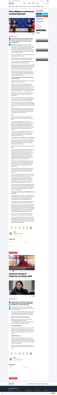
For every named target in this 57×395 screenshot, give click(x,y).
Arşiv (45, 383)
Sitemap (38, 383)
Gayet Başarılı (39, 22)
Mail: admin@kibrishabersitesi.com (18, 233)
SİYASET (30, 6)
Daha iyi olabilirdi (39, 26)
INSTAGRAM (29, 390)
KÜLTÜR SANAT (37, 6)
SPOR (27, 6)
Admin (14, 232)
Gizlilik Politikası (32, 383)
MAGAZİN (20, 6)
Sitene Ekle (42, 383)
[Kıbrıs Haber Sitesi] (11, 3)
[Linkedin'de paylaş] (10, 45)
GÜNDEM (10, 6)
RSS (35, 383)
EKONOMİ (23, 6)
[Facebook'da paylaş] (10, 39)
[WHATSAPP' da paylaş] (10, 43)
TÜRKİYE (16, 6)
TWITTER (20, 390)
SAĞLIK (33, 6)
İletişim (47, 383)
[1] (42, 38)
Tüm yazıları (15, 235)
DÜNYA (13, 6)
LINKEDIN (38, 390)
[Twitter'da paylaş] (10, 41)
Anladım (53, 393)
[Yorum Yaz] (31, 33)
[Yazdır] (30, 33)
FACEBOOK (11, 390)
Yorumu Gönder (13, 252)
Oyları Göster (43, 30)
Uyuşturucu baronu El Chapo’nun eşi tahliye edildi (22, 278)
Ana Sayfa (10, 278)
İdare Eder (38, 24)
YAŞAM (42, 6)
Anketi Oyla (38, 30)
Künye (28, 383)
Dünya (13, 278)
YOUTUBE (47, 390)
